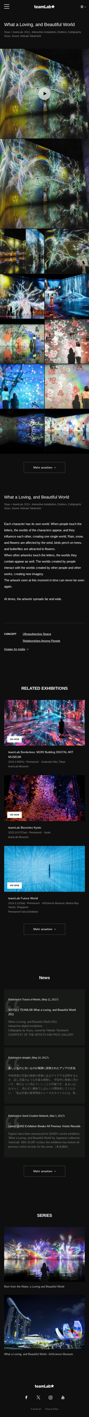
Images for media (14, 649)
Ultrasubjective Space (37, 634)
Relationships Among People (41, 640)
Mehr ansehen (42, 467)
